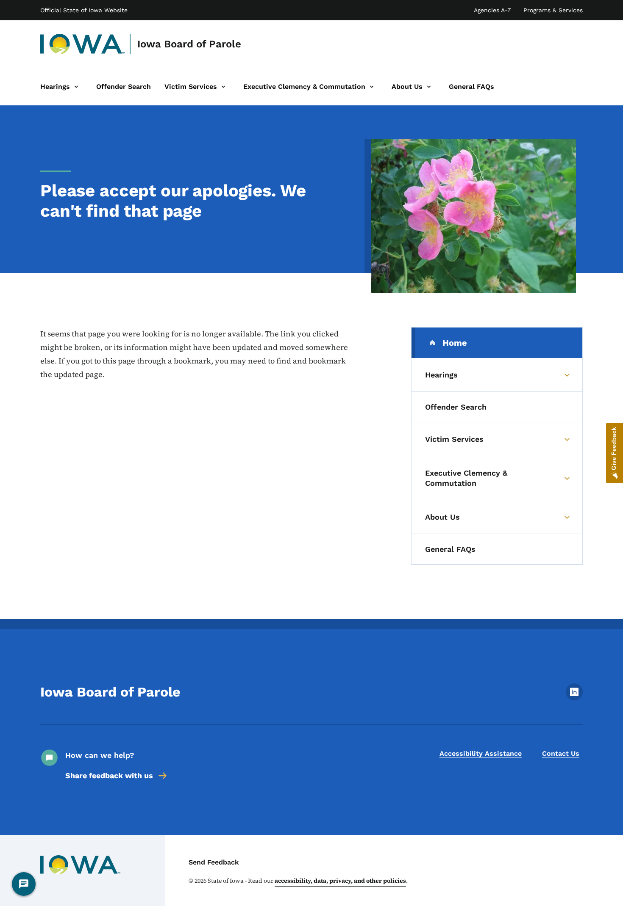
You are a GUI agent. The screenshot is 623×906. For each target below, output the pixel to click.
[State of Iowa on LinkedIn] (574, 698)
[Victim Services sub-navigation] (223, 86)
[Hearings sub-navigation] (76, 86)
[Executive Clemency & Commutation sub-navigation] (371, 86)
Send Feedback (214, 862)
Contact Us (560, 753)
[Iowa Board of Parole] (82, 44)
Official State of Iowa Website (84, 10)
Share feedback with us (109, 775)
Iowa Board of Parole (189, 44)
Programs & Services (553, 10)
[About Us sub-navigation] (429, 86)
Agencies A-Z (492, 10)
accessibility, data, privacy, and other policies (340, 880)
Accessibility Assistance (480, 753)
